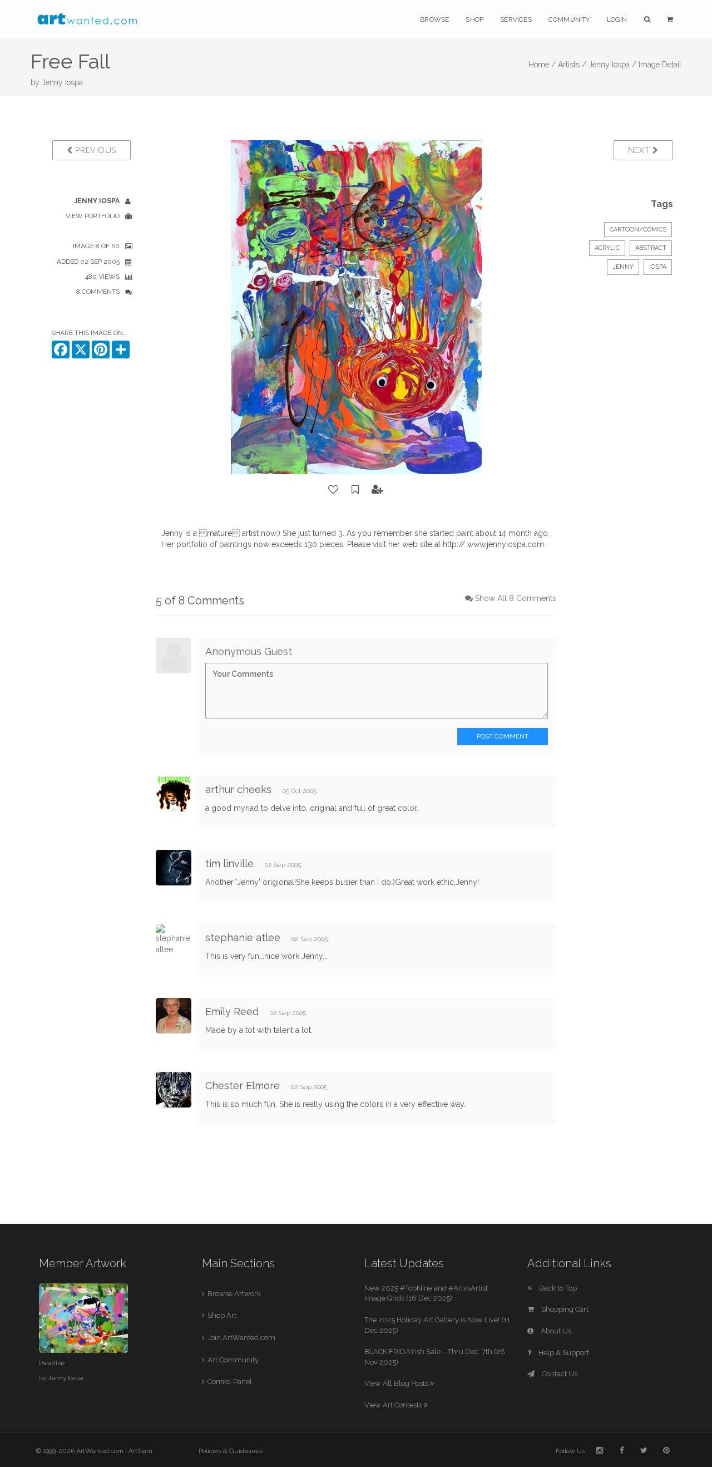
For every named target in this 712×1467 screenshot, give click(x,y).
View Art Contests (394, 1405)
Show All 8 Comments (515, 598)
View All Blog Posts (397, 1383)
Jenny (623, 266)
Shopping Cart (564, 1309)
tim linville (229, 863)
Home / (542, 64)
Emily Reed (232, 1011)
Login (617, 19)
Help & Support (563, 1352)
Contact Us (558, 1374)
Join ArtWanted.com (241, 1337)
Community (569, 19)
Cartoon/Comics (638, 229)
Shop (474, 19)
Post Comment (502, 736)
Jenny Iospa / (612, 64)
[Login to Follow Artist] (377, 490)
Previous (94, 150)
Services (516, 19)
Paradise (52, 1363)
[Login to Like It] (334, 490)
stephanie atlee (242, 937)
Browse (434, 19)
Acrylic (607, 248)
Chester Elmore (242, 1085)
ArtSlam (140, 1451)
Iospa (657, 266)
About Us (555, 1331)
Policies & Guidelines (231, 1451)
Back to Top (557, 1288)
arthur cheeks (238, 789)
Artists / (572, 64)
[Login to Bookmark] (355, 490)
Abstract (650, 248)
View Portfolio (93, 216)
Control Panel (229, 1381)
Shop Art (221, 1315)
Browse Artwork (234, 1293)
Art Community (233, 1360)
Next (640, 150)
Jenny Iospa (62, 82)
